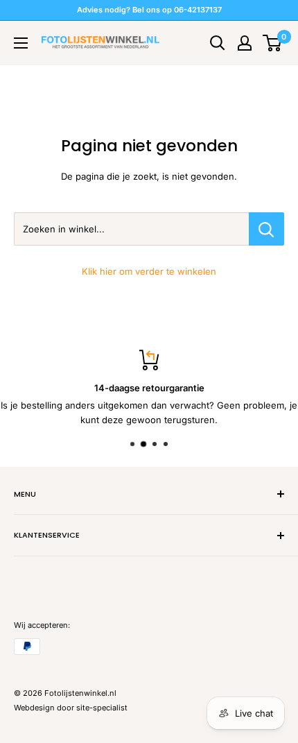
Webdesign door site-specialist (71, 707)
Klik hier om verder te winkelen (149, 271)
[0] (272, 43)
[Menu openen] (21, 43)
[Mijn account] (245, 43)
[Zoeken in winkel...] (266, 229)
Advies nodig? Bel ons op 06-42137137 (149, 10)
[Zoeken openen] (217, 43)
